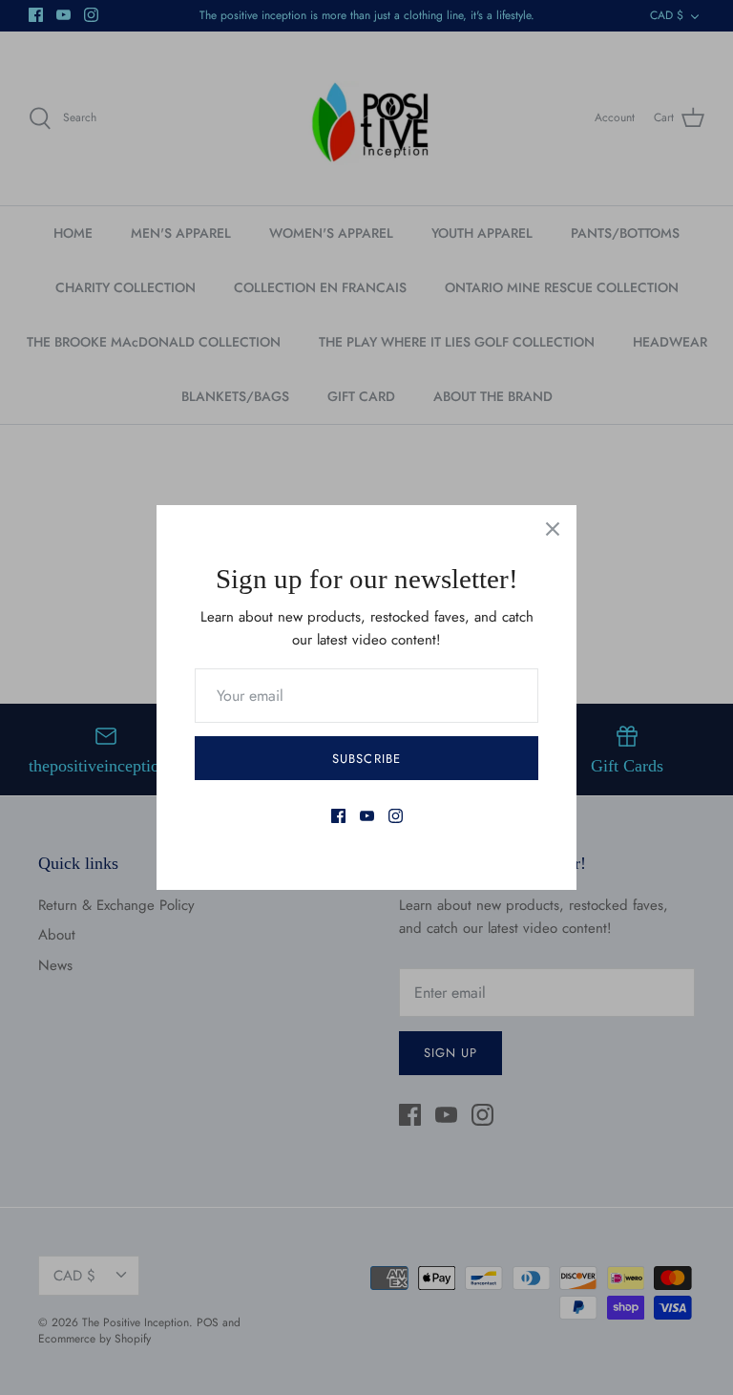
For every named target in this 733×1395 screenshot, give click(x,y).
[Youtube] (367, 816)
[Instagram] (395, 816)
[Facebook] (338, 816)
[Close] (553, 529)
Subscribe (366, 759)
